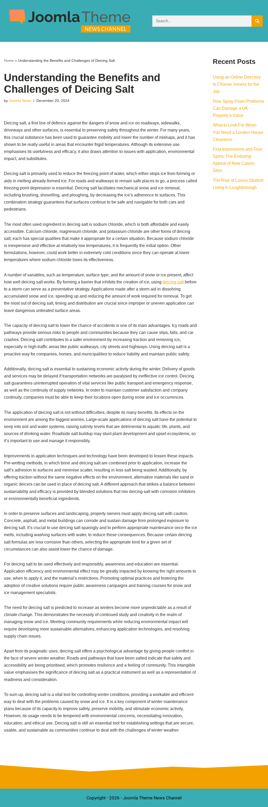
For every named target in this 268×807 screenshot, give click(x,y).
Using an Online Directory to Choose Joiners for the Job (237, 84)
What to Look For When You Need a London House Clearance (238, 132)
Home (9, 60)
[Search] (257, 21)
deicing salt (173, 282)
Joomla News (20, 100)
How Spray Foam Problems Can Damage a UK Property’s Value (238, 108)
